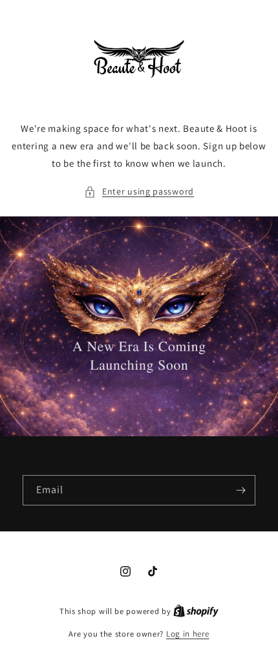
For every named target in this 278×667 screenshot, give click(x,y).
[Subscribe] (240, 490)
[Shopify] (196, 611)
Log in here (187, 633)
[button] (139, 192)
